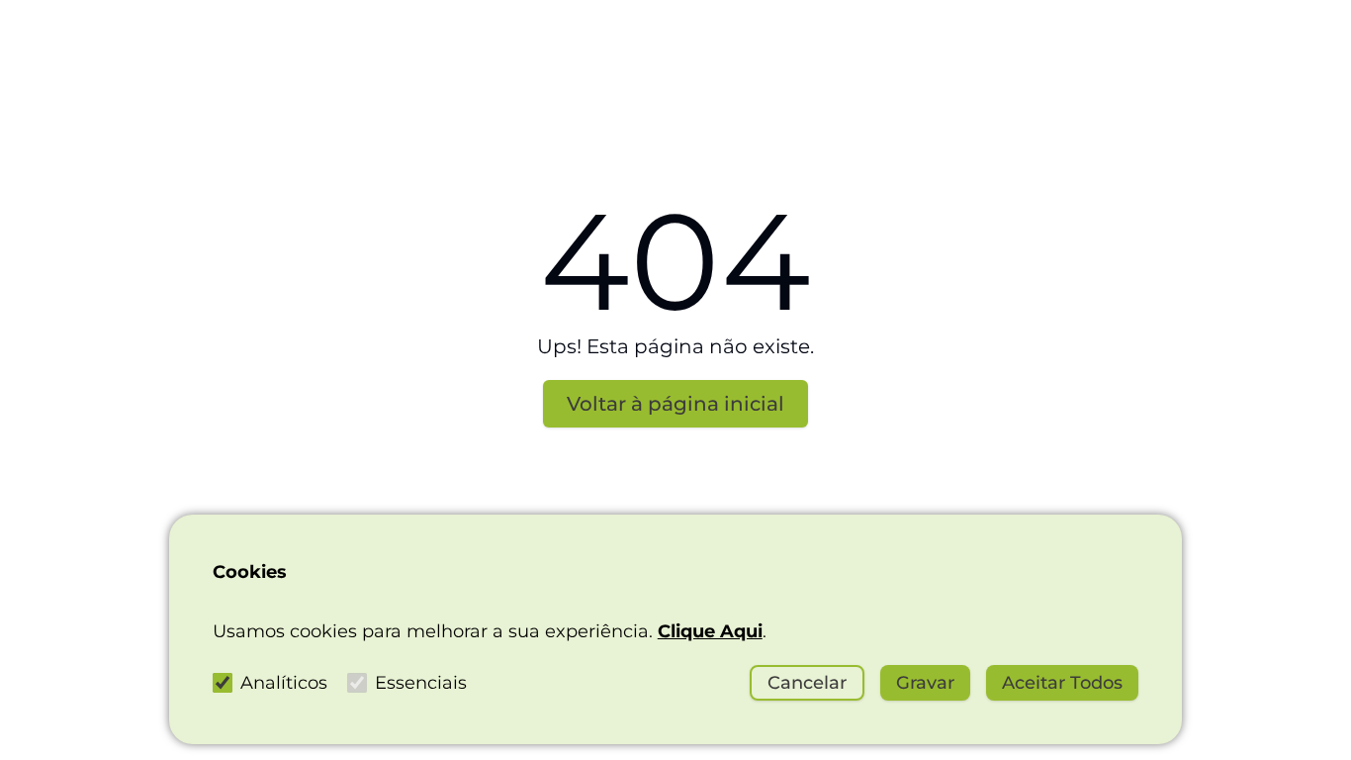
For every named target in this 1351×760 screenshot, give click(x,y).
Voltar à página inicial (675, 404)
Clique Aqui (710, 631)
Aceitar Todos (1062, 683)
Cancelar (807, 683)
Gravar (925, 683)
